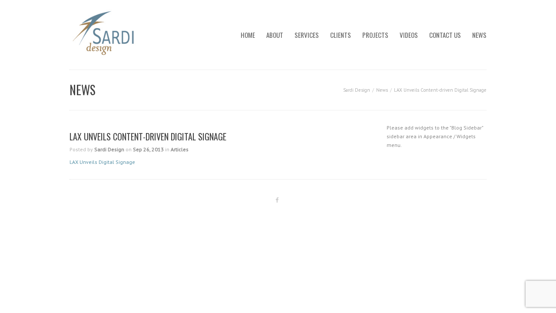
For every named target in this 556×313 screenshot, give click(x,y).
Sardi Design (356, 90)
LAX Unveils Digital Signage (102, 162)
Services (307, 35)
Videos (409, 35)
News (479, 35)
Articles (180, 149)
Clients (340, 35)
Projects (375, 35)
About (274, 35)
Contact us (445, 35)
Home (248, 35)
